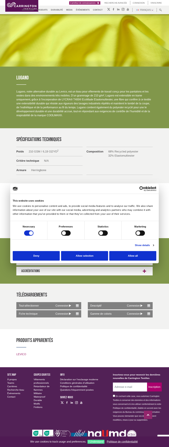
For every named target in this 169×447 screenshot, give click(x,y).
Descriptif (95, 305)
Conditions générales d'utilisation (77, 383)
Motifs (37, 403)
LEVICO (21, 354)
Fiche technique (28, 313)
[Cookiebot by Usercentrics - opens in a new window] (141, 188)
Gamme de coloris (101, 313)
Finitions (38, 407)
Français (145, 10)
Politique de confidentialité (122, 441)
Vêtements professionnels (41, 381)
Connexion (139, 3)
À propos (12, 379)
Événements (83, 10)
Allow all (133, 255)
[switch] (66, 233)
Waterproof (39, 396)
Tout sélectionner (29, 305)
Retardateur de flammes (42, 388)
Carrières (12, 386)
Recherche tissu (15, 389)
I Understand (95, 441)
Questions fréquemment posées (77, 389)
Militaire (38, 393)
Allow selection (84, 255)
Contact (97, 10)
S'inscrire (156, 3)
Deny (36, 255)
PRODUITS (42, 10)
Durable (38, 400)
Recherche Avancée (115, 3)
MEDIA (69, 10)
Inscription (154, 387)
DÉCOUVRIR (28, 10)
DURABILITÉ (57, 10)
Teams (10, 383)
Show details (142, 245)
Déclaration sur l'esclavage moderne (79, 379)
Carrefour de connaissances (83, 3)
